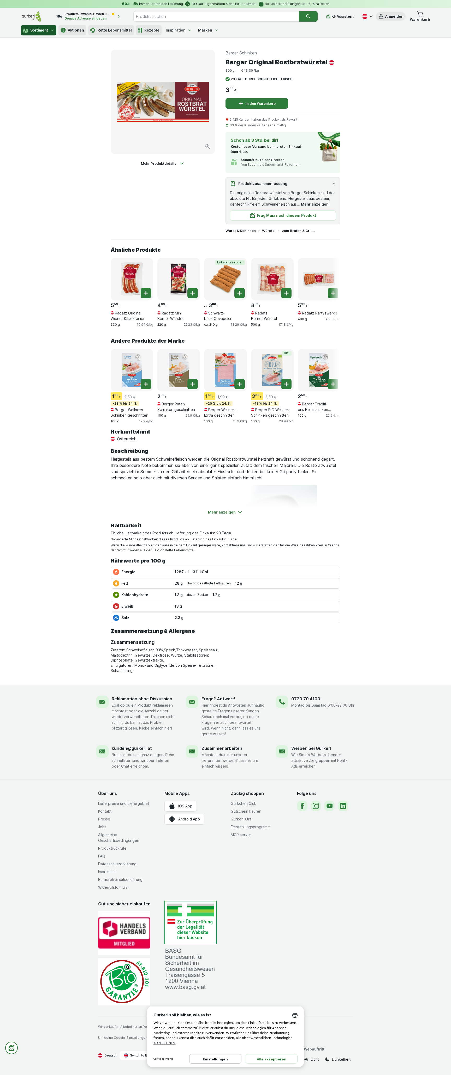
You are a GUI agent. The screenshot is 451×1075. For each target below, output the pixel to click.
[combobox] (216, 16)
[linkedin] (343, 806)
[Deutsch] (367, 16)
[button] (391, 16)
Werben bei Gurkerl (311, 748)
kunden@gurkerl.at (132, 748)
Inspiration (176, 30)
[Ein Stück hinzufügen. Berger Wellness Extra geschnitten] (239, 384)
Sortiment (39, 30)
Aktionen (76, 30)
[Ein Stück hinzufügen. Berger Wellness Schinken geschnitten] (146, 384)
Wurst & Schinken (240, 230)
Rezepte (151, 30)
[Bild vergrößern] (208, 147)
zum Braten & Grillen (298, 230)
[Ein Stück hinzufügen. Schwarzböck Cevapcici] (239, 293)
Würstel (269, 230)
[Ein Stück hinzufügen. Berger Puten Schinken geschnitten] (192, 384)
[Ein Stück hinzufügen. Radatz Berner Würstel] (286, 293)
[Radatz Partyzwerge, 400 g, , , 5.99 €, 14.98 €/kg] (319, 279)
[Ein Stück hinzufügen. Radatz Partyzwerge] (333, 293)
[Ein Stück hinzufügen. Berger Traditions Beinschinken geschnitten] (333, 384)
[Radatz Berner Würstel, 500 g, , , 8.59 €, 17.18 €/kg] (272, 279)
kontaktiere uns (234, 545)
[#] (190, 922)
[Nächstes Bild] (330, 279)
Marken (205, 30)
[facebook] (302, 806)
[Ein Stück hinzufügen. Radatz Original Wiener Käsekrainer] (146, 293)
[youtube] (329, 806)
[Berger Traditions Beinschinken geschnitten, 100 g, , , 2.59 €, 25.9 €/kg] (319, 370)
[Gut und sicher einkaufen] (124, 981)
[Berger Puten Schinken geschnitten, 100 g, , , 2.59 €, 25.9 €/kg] (178, 370)
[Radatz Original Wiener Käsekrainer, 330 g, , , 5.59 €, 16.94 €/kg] (132, 279)
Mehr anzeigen (315, 204)
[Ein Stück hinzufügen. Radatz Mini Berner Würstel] (192, 293)
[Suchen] (308, 16)
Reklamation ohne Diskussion (142, 698)
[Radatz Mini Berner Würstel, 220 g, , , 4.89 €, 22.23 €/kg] (178, 279)
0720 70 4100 (305, 698)
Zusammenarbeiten (221, 748)
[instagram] (316, 806)
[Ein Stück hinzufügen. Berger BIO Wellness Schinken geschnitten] (286, 384)
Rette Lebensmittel (115, 30)
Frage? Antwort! (218, 698)
